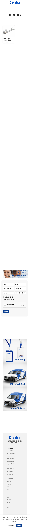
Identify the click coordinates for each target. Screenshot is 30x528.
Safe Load (5, 42)
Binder (8, 492)
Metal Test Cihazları (10, 458)
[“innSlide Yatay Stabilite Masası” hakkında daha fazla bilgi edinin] (12, 27)
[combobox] (16, 293)
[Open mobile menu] (3, 2)
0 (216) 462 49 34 (22, 272)
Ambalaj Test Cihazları (11, 451)
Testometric (9, 481)
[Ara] (26, 2)
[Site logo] (15, 2)
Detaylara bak (11, 525)
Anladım (19, 525)
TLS (7, 494)
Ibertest (8, 502)
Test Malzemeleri (10, 474)
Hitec (8, 489)
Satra (8, 505)
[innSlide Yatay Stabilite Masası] (9, 31)
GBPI (8, 497)
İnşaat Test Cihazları (10, 461)
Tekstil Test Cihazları (11, 453)
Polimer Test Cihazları (11, 456)
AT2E (8, 507)
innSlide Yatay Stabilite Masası (7, 39)
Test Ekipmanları (10, 471)
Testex (8, 487)
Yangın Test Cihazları (11, 464)
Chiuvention (9, 484)
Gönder (6, 311)
